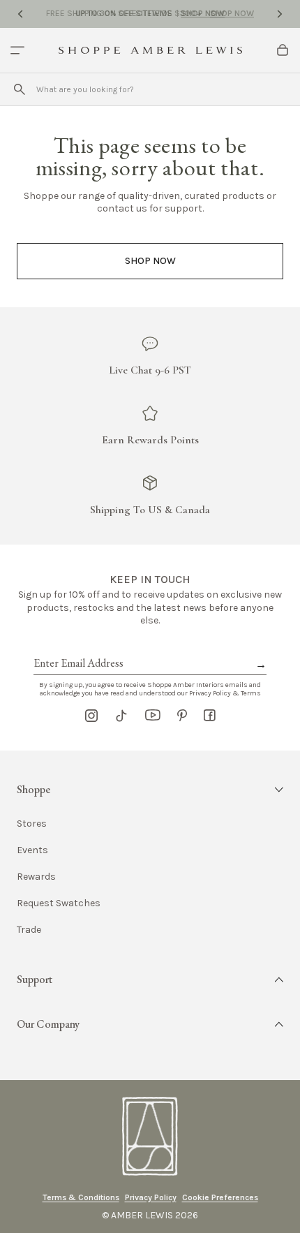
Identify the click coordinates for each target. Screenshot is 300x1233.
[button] (150, 789)
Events (32, 850)
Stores (32, 824)
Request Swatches (58, 903)
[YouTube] (152, 716)
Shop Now (203, 13)
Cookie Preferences (220, 1197)
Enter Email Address (77, 647)
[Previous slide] (20, 14)
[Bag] (282, 50)
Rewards (36, 877)
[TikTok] (121, 716)
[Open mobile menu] (17, 50)
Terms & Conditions (81, 1197)
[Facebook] (210, 716)
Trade (29, 930)
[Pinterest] (182, 716)
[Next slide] (279, 14)
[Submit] (19, 89)
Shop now (150, 261)
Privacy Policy (151, 1197)
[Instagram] (91, 716)
